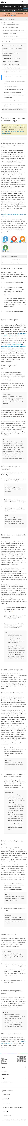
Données (7, 22)
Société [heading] (3, 1078)
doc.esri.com (12, 15)
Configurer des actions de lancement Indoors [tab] (12, 110)
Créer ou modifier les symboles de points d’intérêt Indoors (14, 96)
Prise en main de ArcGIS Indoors (10, 27)
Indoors (13, 22)
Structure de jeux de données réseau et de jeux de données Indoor (13, 40)
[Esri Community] (18, 1060)
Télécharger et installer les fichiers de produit (13, 30)
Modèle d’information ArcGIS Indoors (11, 36)
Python (26, 10)
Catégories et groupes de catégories (12, 68)
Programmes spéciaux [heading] (6, 1082)
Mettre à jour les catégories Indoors (12, 92)
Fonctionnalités (17, 6)
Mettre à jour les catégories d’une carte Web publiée (14, 105)
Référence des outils (19, 10)
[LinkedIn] (25, 1057)
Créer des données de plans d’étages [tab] (13, 45)
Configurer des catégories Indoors (11, 24)
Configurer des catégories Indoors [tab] (12, 64)
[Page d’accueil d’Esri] (4, 2)
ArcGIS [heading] (3, 1067)
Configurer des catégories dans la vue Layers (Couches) (14, 82)
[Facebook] (18, 1057)
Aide (13, 10)
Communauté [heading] (4, 1071)
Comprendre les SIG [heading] (6, 1074)
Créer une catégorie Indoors (10, 86)
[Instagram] (21, 1060)
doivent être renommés (7, 418)
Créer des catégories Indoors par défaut (13, 89)
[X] (21, 1057)
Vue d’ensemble (7, 6)
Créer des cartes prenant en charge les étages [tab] (12, 49)
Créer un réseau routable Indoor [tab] (11, 58)
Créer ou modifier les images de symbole (14, 101)
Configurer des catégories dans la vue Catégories (13, 72)
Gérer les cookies (7, 1115)
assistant (13, 346)
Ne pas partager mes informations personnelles (14, 1119)
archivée (21, 125)
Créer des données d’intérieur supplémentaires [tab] (10, 54)
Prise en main (9, 10)
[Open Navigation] (26, 2)
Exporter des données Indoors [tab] (11, 61)
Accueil (3, 10)
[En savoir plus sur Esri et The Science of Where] (4, 1061)
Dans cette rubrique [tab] (7, 138)
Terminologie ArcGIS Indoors (9, 33)
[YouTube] (25, 1060)
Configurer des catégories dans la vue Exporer (13, 77)
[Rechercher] (22, 2)
